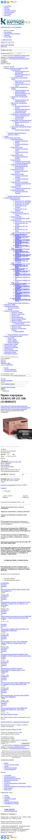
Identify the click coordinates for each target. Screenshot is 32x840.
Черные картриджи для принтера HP (22, 72)
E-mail (2, 382)
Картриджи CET (16, 220)
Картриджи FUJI (16, 264)
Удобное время (5, 53)
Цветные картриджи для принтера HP (22, 75)
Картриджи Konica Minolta (19, 164)
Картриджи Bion (16, 217)
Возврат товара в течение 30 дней (11, 729)
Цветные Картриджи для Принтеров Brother (22, 94)
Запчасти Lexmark (16, 312)
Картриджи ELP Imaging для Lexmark (22, 249)
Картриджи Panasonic (17, 190)
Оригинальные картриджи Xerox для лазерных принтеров (15, 408)
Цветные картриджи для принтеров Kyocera (22, 110)
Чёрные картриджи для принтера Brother (22, 91)
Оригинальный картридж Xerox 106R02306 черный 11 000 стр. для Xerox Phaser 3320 (14, 642)
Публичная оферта (10, 777)
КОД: (2, 463)
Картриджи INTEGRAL (18, 284)
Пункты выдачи (9, 12)
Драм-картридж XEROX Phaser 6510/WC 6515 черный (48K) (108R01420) (15, 629)
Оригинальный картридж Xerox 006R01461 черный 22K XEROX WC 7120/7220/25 (14, 708)
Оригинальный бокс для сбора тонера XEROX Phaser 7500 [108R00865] (15, 696)
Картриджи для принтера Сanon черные (22, 81)
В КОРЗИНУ (4, 461)
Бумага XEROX (13, 341)
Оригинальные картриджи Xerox (11, 407)
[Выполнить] (1, 377)
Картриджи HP (16, 70)
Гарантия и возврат (10, 10)
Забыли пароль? (10, 384)
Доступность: (5, 451)
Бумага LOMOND (13, 342)
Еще (12, 233)
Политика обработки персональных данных (17, 786)
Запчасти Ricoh (19, 125)
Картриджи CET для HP (22, 240)
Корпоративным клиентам (12, 778)
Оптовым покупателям (11, 802)
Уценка (10, 309)
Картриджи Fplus (16, 249)
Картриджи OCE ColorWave (19, 182)
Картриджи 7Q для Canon (22, 202)
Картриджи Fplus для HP (22, 264)
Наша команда (8, 788)
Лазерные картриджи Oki (22, 188)
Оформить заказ (5, 363)
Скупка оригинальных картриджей (15, 783)
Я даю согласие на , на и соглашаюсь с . (15, 57)
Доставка (7, 9)
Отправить (4, 62)
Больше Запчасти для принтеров (18, 334)
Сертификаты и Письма (11, 803)
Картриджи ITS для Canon (23, 300)
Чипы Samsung (19, 331)
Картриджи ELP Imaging (18, 235)
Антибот (3, 60)
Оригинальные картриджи (19, 406)
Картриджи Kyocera (17, 169)
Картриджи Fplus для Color (23, 254)
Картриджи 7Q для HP (22, 204)
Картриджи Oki (16, 186)
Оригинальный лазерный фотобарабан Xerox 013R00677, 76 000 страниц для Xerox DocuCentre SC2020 (16, 655)
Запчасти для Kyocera (17, 314)
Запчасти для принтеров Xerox (20, 322)
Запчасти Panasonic (17, 317)
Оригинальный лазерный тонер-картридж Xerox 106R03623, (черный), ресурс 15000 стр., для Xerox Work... (15, 603)
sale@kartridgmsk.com (10, 811)
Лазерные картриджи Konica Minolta (21, 167)
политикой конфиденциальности (19, 58)
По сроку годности (13, 307)
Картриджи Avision (17, 212)
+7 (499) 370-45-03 (6, 39)
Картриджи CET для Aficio (23, 221)
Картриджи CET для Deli (22, 232)
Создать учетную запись (8, 387)
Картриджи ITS (16, 298)
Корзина (3, 361)
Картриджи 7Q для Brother (23, 201)
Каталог (8, 406)
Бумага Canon (12, 339)
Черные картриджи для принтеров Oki (22, 116)
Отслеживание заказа (7, 375)
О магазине (7, 6)
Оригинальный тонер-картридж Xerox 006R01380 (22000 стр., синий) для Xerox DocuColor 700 (16, 617)
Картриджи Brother (17, 139)
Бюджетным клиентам (11, 780)
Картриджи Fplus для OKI (23, 275)
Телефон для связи (6, 50)
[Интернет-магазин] (16, 24)
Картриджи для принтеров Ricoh (21, 120)
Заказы (6, 367)
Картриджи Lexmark (17, 174)
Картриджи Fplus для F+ (22, 259)
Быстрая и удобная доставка (9, 714)
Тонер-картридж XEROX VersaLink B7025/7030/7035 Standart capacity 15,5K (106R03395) (13, 670)
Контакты (7, 15)
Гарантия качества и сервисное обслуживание (15, 722)
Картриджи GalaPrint (17, 269)
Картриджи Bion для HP (22, 218)
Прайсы (6, 800)
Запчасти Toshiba (16, 320)
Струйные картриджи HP (22, 163)
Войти (3, 380)
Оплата (6, 7)
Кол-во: (3, 458)
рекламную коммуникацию (16, 57)
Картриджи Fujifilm (17, 155)
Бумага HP (11, 338)
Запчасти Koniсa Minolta (22, 130)
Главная (3, 406)
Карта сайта (7, 789)
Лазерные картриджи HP (22, 161)
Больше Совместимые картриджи (19, 303)
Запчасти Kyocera (20, 112)
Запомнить (5, 391)
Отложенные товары (10, 371)
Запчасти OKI (19, 119)
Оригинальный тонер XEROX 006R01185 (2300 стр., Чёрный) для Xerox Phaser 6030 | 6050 (15, 683)
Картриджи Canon (16, 147)
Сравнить (4, 488)
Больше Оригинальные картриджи (19, 196)
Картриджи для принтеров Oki (20, 114)
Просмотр (4, 584)
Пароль (3, 384)
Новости (7, 785)
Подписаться (25, 743)
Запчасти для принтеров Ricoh (20, 325)
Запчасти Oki (15, 315)
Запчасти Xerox (19, 323)
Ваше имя (4, 46)
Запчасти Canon (16, 326)
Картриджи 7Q (15, 199)
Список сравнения (10, 369)
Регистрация (8, 380)
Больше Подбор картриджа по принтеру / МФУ (17, 133)
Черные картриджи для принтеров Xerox (22, 100)
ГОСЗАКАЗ (8, 14)
